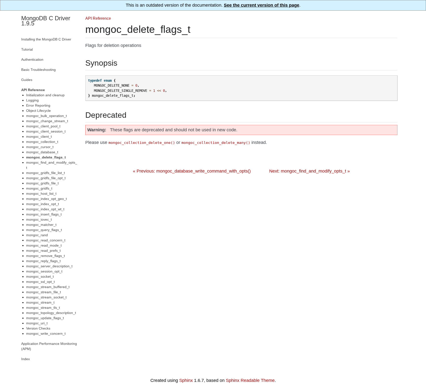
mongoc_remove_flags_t (45, 256)
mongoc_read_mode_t (44, 245)
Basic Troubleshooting (38, 70)
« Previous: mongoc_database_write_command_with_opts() (192, 171)
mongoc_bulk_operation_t (46, 116)
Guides (26, 80)
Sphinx (186, 380)
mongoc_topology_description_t (51, 313)
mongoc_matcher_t (41, 225)
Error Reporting (38, 105)
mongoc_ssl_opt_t (40, 282)
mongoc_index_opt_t (42, 204)
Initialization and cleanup (45, 95)
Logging (32, 100)
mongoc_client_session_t (46, 131)
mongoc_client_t (39, 136)
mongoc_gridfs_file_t (42, 183)
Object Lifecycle (38, 111)
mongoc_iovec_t (39, 219)
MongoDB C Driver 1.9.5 (45, 21)
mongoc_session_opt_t (44, 271)
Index (25, 359)
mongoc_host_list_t (41, 194)
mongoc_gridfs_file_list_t (45, 173)
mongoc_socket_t (40, 276)
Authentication (32, 59)
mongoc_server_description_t (49, 266)
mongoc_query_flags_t (44, 230)
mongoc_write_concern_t (46, 333)
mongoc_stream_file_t (43, 292)
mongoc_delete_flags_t (46, 157)
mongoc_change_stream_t (47, 121)
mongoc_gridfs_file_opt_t (46, 178)
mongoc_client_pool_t (43, 126)
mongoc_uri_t (37, 323)
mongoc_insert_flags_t (44, 214)
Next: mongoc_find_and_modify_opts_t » (309, 171)
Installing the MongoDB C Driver (46, 39)
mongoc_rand (37, 235)
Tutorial (27, 49)
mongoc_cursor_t (39, 147)
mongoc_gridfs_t (39, 188)
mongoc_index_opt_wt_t (45, 209)
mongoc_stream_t (40, 302)
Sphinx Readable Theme (250, 380)
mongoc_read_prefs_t (43, 251)
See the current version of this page (261, 5)
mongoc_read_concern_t (45, 240)
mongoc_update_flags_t (45, 318)
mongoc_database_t (42, 152)
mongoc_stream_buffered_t (48, 287)
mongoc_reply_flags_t (43, 261)
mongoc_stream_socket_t (46, 297)
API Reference (98, 18)
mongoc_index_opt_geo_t (46, 199)
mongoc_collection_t (42, 142)
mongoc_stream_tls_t (43, 308)
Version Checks (38, 328)
